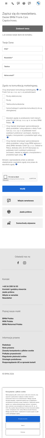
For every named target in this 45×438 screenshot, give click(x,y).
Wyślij (22, 188)
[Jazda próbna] (24, 3)
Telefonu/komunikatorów (15, 104)
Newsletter (7, 298)
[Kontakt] (18, 3)
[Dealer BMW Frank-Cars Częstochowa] (38, 3)
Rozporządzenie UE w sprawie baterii (18, 362)
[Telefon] (13, 3)
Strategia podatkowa (11, 359)
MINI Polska (7, 321)
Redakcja (6, 345)
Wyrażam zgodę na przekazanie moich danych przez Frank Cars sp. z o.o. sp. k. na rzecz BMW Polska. (24, 120)
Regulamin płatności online (14, 356)
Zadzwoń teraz (22, 28)
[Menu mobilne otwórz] (6, 3)
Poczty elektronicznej (13, 96)
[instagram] (24, 265)
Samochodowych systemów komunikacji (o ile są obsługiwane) (24, 109)
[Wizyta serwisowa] (29, 3)
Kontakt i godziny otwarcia (14, 289)
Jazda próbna (8, 292)
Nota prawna (8, 347)
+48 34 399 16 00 (10, 286)
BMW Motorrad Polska (12, 324)
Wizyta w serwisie (10, 295)
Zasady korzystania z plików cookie (18, 350)
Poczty (8, 100)
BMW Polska (8, 318)
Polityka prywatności (11, 353)
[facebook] (18, 265)
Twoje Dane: (8, 42)
